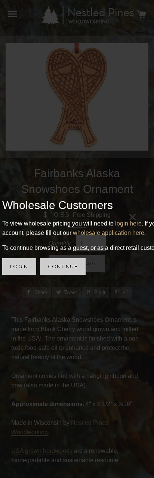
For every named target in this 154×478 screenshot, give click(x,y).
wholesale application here (108, 233)
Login (19, 266)
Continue (63, 266)
